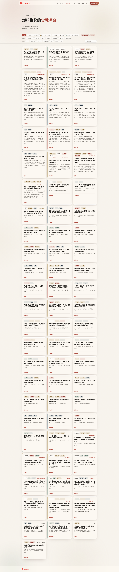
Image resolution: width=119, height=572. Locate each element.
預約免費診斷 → (94, 3)
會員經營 (48, 38)
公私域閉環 (68, 38)
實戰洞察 (68, 3)
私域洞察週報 (81, 3)
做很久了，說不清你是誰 (72, 35)
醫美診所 (46, 41)
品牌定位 (55, 38)
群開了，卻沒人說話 (45, 35)
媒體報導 (92, 35)
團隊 (87, 3)
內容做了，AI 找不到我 (59, 35)
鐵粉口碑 (61, 38)
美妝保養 (39, 41)
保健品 (51, 41)
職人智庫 (74, 3)
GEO (43, 38)
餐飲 (27, 41)
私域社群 (37, 38)
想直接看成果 (85, 35)
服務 (58, 3)
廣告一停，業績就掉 (33, 35)
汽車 (61, 41)
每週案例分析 (30, 38)
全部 (24, 35)
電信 (57, 41)
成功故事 (62, 3)
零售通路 (33, 41)
